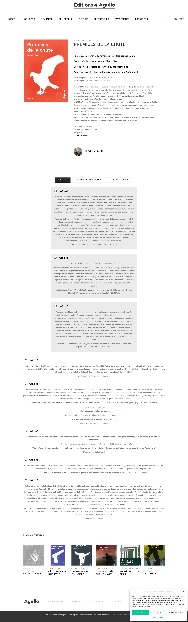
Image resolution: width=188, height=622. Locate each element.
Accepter (140, 612)
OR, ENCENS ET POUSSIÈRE (79, 573)
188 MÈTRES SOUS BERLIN (130, 573)
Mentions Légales (60, 615)
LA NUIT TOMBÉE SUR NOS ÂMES (105, 573)
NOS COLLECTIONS (55, 601)
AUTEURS (119, 601)
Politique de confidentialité (81, 615)
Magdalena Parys (129, 569)
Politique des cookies (102, 615)
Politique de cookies (157, 618)
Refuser (158, 612)
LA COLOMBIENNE (33, 573)
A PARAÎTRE (76, 601)
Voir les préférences (176, 612)
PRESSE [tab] (62, 180)
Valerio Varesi (79, 569)
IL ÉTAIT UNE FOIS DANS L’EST (57, 573)
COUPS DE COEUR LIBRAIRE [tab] (89, 180)
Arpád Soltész (55, 569)
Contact (48, 615)
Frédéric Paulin (94, 151)
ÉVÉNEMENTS (97, 601)
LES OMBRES (151, 573)
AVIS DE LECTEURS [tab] (120, 180)
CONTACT (179, 19)
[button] (184, 592)
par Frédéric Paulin (85, 41)
